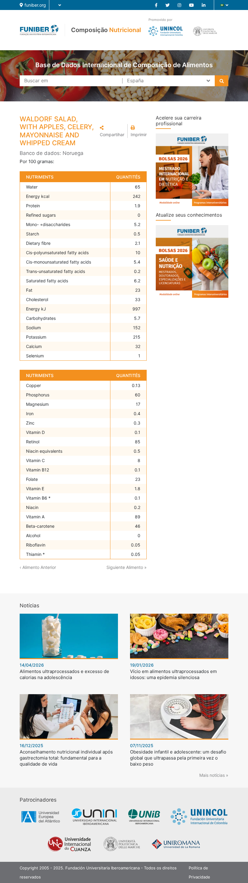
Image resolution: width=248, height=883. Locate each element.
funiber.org (35, 5)
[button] (112, 131)
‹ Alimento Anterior (38, 567)
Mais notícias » (213, 775)
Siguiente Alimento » (126, 567)
